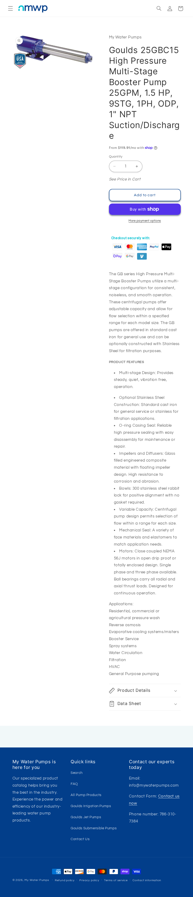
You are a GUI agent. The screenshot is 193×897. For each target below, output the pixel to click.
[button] (10, 8)
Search (77, 773)
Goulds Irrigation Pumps (91, 806)
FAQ (74, 784)
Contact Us (80, 839)
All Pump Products (86, 795)
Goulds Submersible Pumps (94, 828)
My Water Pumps (36, 880)
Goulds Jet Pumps (86, 817)
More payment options (145, 220)
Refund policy (65, 880)
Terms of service (116, 880)
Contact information (147, 880)
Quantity (116, 156)
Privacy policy (89, 880)
